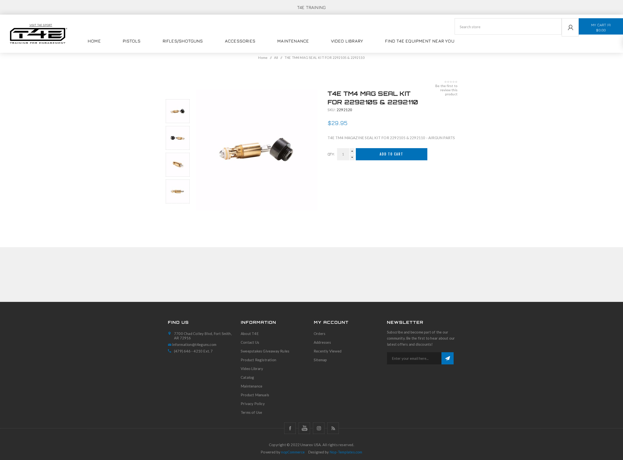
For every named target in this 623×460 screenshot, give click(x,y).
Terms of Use (251, 412)
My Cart (600, 27)
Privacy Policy (253, 403)
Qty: (331, 154)
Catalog (247, 377)
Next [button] (178, 209)
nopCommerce (293, 452)
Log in (563, 39)
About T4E (250, 333)
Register (564, 48)
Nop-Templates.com (346, 452)
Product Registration (258, 360)
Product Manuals (255, 395)
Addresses (322, 342)
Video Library (252, 368)
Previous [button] (178, 93)
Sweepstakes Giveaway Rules (265, 351)
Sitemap (320, 360)
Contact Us (250, 342)
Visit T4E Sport (40, 25)
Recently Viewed (327, 351)
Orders (319, 333)
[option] (177, 111)
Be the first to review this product (446, 90)
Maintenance (251, 386)
